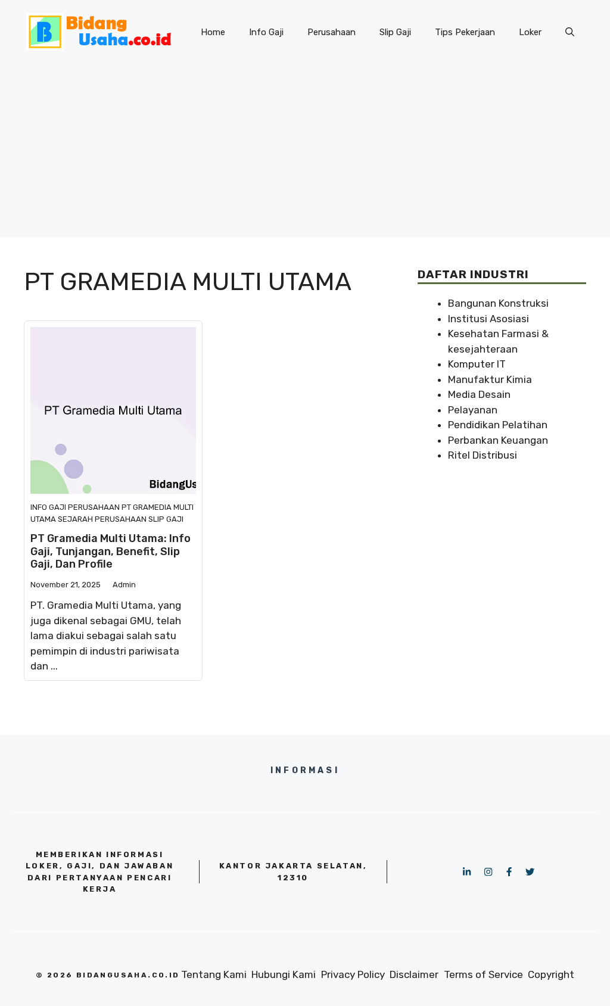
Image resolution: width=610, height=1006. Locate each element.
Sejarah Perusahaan (102, 519)
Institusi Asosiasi (488, 319)
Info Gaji (266, 32)
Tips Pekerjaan (465, 32)
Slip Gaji (395, 32)
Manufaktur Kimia (490, 379)
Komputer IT (477, 364)
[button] (569, 32)
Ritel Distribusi (482, 455)
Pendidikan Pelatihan (497, 425)
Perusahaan (331, 32)
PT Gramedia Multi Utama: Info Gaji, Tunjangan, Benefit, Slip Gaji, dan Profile (110, 551)
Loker (530, 32)
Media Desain (479, 394)
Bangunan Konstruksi (498, 303)
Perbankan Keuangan (498, 440)
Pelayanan (472, 410)
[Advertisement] (305, 153)
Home (213, 32)
